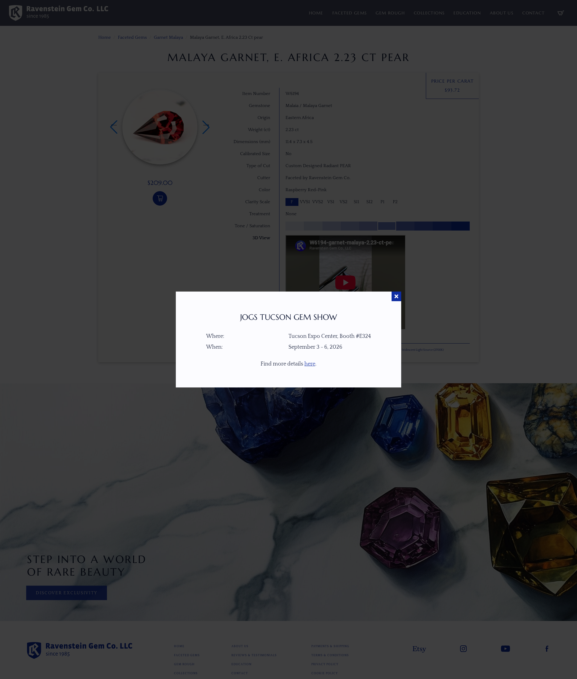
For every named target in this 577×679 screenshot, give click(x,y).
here (309, 364)
